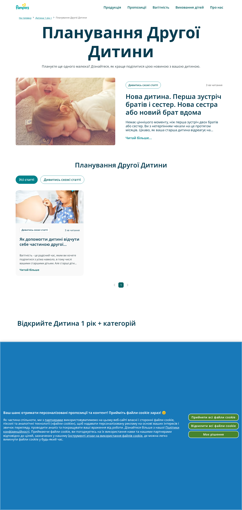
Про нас (216, 7)
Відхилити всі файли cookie (213, 426)
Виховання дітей (189, 7)
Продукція (112, 7)
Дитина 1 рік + (43, 17)
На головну (25, 17)
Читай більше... (139, 138)
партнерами (54, 420)
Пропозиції (136, 7)
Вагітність (161, 7)
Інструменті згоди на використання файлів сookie (105, 436)
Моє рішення (213, 434)
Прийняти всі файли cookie (213, 417)
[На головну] (22, 6)
